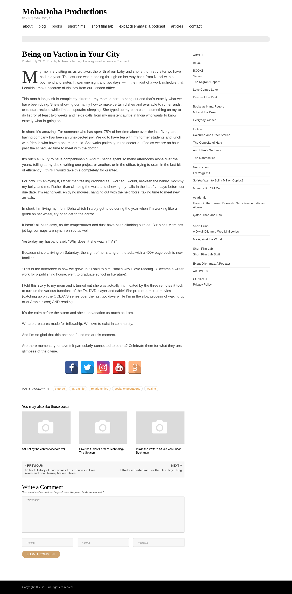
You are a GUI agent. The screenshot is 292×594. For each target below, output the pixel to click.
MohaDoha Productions (64, 11)
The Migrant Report (206, 82)
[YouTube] (119, 367)
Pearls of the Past (205, 97)
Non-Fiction (201, 167)
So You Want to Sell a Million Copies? (218, 180)
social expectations (127, 388)
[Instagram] (103, 367)
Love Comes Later (205, 89)
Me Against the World (207, 239)
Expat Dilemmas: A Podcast (142, 26)
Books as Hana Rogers (208, 106)
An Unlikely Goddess (207, 150)
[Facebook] (71, 367)
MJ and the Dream (205, 112)
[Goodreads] (135, 367)
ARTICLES (177, 26)
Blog (78, 61)
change (60, 388)
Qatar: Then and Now (207, 215)
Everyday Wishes (204, 120)
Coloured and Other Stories (211, 135)
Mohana (63, 61)
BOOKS (57, 26)
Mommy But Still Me (206, 188)
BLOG (42, 26)
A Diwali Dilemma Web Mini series (216, 231)
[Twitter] (87, 367)
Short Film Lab (102, 26)
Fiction (197, 129)
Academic (199, 197)
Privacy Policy (202, 284)
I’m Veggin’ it (201, 173)
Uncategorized (92, 61)
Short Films (77, 26)
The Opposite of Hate (207, 142)
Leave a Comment (117, 61)
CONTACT (195, 26)
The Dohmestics (204, 157)
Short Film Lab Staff (206, 254)
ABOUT (27, 26)
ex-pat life (78, 388)
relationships (99, 388)
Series (197, 76)
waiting (151, 388)
